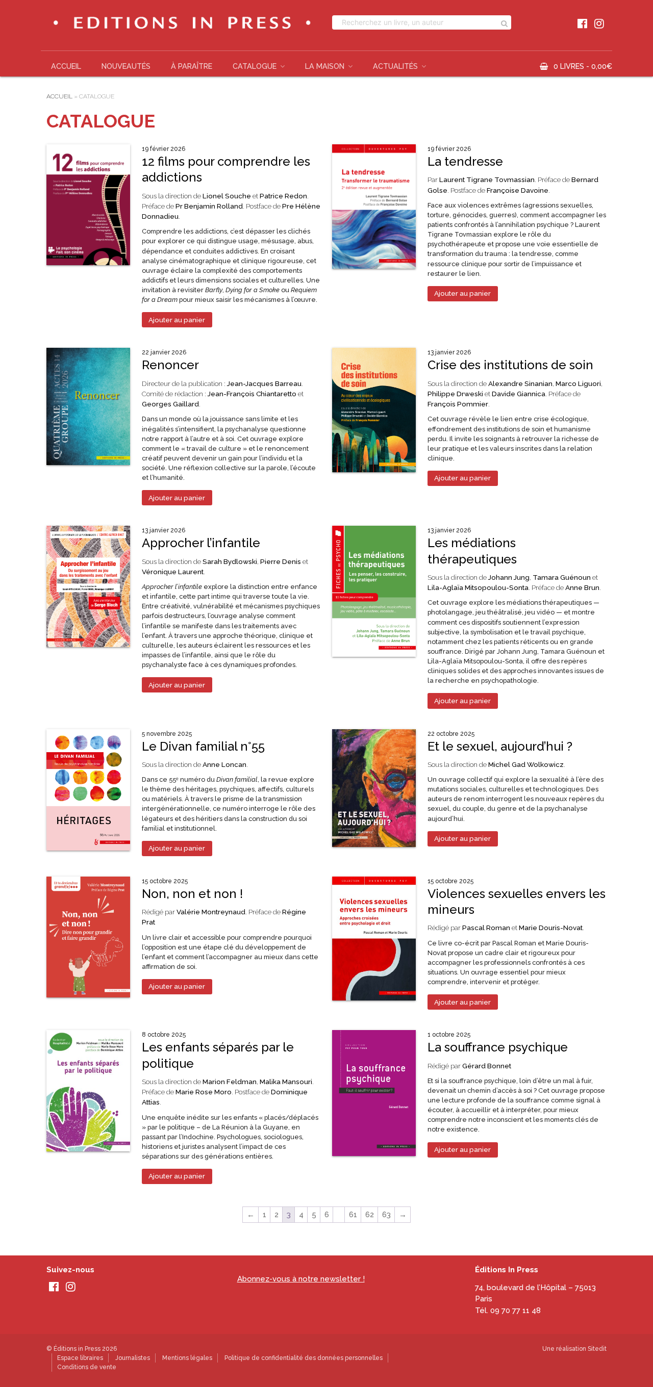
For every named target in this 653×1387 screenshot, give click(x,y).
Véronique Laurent (173, 572)
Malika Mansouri (286, 1081)
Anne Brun (582, 587)
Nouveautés (126, 66)
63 (386, 1214)
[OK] (504, 22)
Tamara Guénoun (562, 577)
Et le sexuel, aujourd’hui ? (500, 746)
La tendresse (465, 161)
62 (369, 1214)
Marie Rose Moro (203, 1092)
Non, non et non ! (192, 893)
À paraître (191, 66)
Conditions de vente (86, 1367)
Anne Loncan (224, 764)
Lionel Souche (227, 196)
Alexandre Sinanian (520, 383)
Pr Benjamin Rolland (209, 206)
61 (353, 1214)
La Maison (324, 66)
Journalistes (132, 1358)
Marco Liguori (578, 383)
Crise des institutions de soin (510, 364)
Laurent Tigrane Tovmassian (487, 179)
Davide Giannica (518, 394)
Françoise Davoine (517, 190)
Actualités (395, 66)
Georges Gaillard (170, 404)
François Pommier (458, 404)
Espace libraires (80, 1358)
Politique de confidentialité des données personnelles (303, 1358)
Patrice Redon (283, 196)
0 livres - (583, 66)
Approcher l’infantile (201, 542)
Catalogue (255, 66)
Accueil (66, 66)
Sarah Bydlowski (230, 561)
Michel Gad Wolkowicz (526, 764)
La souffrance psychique (498, 1047)
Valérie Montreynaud (211, 912)
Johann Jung (509, 577)
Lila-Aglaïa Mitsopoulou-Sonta (478, 587)
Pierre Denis (280, 561)
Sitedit (597, 1348)
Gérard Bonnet (486, 1066)
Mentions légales (187, 1358)
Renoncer (170, 364)
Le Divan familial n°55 (203, 746)
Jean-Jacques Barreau (264, 383)
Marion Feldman (230, 1081)
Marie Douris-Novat (551, 927)
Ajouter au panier (176, 320)
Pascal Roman (486, 927)
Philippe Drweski (455, 394)
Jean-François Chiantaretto (252, 394)
